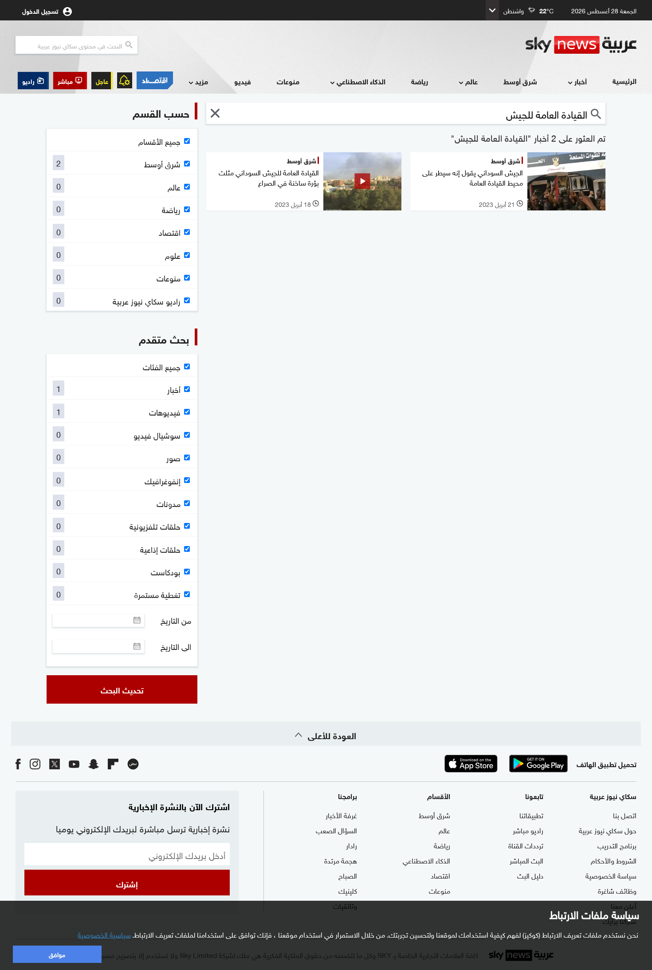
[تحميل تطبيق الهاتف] (505, 763)
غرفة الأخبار (341, 814)
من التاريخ (176, 620)
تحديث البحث (122, 689)
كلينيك (347, 890)
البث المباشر (526, 860)
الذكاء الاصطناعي (361, 81)
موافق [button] (57, 953)
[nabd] (133, 763)
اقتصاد (440, 875)
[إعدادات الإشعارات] (124, 80)
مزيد (201, 81)
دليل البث (530, 875)
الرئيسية (624, 80)
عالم (471, 81)
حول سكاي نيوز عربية (607, 829)
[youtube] (74, 763)
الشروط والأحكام (613, 860)
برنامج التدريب (616, 844)
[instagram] (35, 763)
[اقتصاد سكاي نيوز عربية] (155, 80)
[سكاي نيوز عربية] (581, 45)
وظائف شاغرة (617, 890)
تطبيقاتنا (531, 814)
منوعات (288, 81)
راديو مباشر (528, 829)
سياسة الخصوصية (610, 875)
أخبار (580, 81)
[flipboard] (113, 763)
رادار (351, 844)
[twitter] (54, 763)
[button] (70, 80)
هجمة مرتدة (340, 860)
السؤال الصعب (336, 829)
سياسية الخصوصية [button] (104, 934)
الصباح (347, 875)
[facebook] (18, 763)
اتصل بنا (624, 814)
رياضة (419, 81)
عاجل (102, 80)
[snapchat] (93, 763)
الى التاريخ (176, 646)
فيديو (242, 81)
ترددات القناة (525, 844)
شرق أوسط (520, 81)
